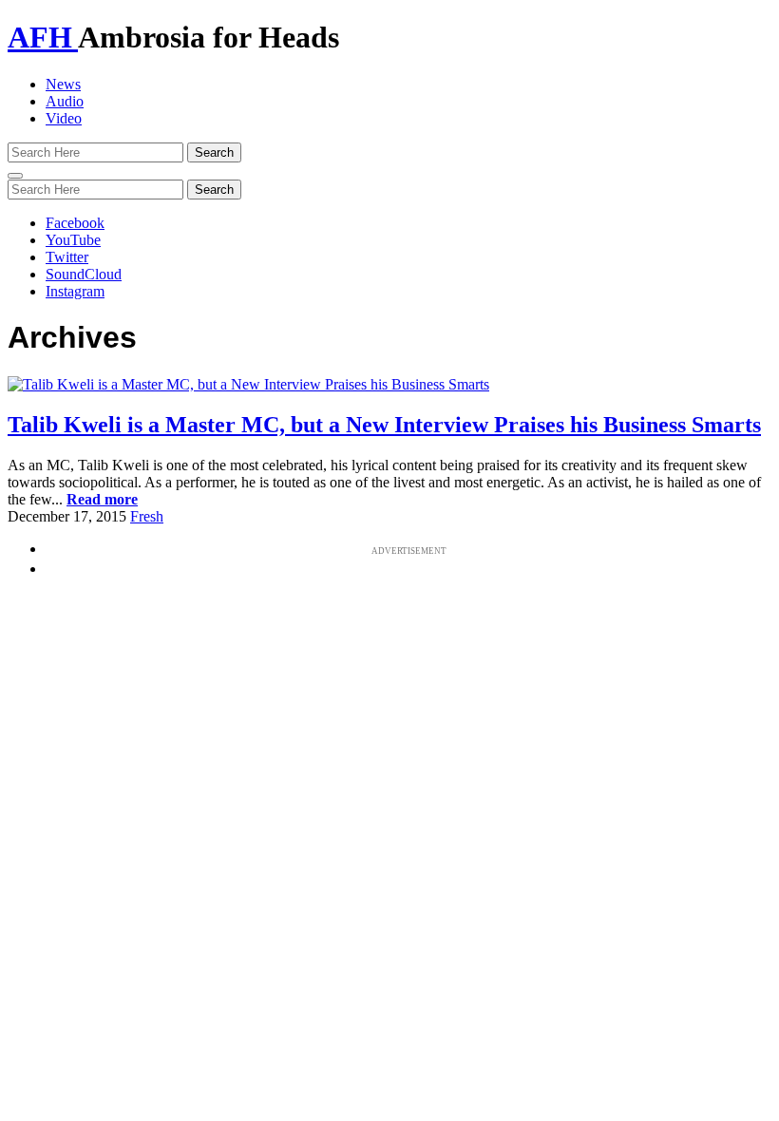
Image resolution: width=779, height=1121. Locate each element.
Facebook (75, 223)
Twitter (67, 257)
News (63, 84)
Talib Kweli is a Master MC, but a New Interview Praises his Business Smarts (384, 424)
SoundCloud (84, 274)
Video (64, 118)
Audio (65, 101)
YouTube (73, 240)
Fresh (146, 516)
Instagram (75, 291)
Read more (102, 499)
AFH (43, 37)
